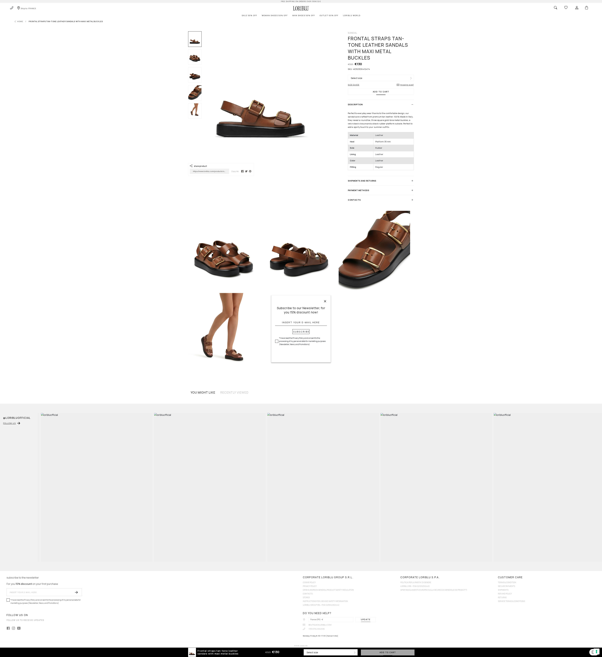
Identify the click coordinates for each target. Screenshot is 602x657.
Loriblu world (351, 15)
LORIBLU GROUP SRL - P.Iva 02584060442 (321, 605)
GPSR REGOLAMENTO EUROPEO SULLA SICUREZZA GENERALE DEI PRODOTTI (433, 590)
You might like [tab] (203, 392)
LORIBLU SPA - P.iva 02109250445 (415, 586)
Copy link (235, 171)
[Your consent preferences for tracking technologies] (596, 651)
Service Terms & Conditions (511, 601)
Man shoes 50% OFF (303, 15)
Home (20, 21)
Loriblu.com (303, 646)
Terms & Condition (507, 582)
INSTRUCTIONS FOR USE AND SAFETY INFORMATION (325, 601)
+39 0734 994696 (316, 629)
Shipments (503, 590)
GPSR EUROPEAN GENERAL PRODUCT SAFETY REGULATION (328, 590)
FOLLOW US (9, 423)
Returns (502, 597)
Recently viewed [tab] (234, 392)
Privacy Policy (310, 586)
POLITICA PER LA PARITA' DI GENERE (415, 582)
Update (365, 619)
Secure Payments (506, 586)
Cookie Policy (309, 582)
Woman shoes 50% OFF (275, 15)
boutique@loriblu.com (319, 624)
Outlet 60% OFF (329, 15)
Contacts (308, 593)
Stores (306, 597)
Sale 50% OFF (249, 15)
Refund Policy (505, 593)
